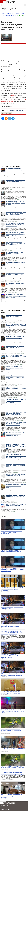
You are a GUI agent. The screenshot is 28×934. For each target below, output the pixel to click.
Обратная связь (4, 807)
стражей (12, 70)
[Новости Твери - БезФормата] (8, 1)
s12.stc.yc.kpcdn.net (7, 41)
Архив (9, 13)
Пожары (13, 15)
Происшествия (5, 15)
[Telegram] (9, 118)
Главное (3, 13)
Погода (22, 13)
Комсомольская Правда (16, 110)
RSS (9, 809)
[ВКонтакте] (2, 118)
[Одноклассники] (6, 118)
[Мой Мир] (13, 118)
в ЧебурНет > (21, 15)
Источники (15, 13)
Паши (10, 99)
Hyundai (13, 95)
